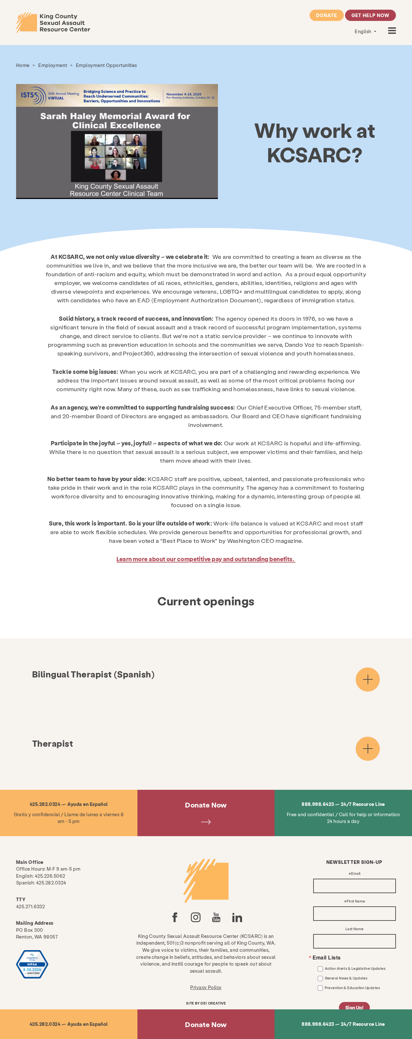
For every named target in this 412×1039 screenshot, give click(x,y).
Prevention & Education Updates (352, 988)
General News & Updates (346, 978)
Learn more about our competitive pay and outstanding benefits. (206, 558)
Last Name (354, 929)
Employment (52, 65)
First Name (356, 901)
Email (355, 873)
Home (23, 65)
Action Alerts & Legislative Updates (355, 968)
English (363, 31)
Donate (326, 15)
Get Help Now (370, 15)
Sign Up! (354, 1007)
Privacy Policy (205, 987)
